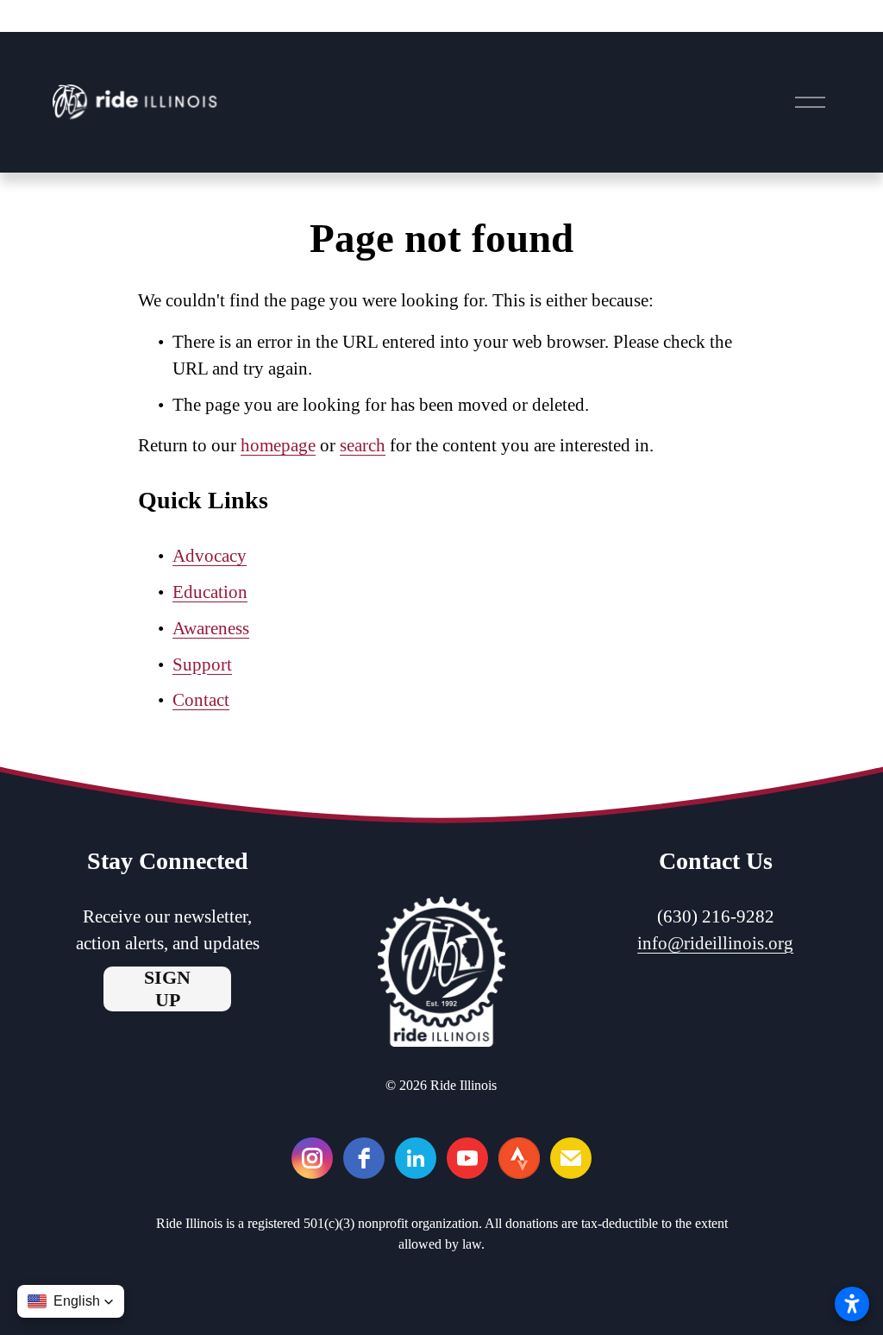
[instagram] (312, 1158)
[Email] (571, 1158)
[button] (71, 1301)
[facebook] (364, 1158)
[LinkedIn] (415, 1158)
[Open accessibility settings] (852, 1304)
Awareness (210, 628)
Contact (200, 700)
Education (209, 592)
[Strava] (519, 1158)
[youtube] (467, 1158)
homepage (278, 445)
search (362, 445)
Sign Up (167, 989)
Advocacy (209, 555)
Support (202, 664)
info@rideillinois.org (715, 943)
